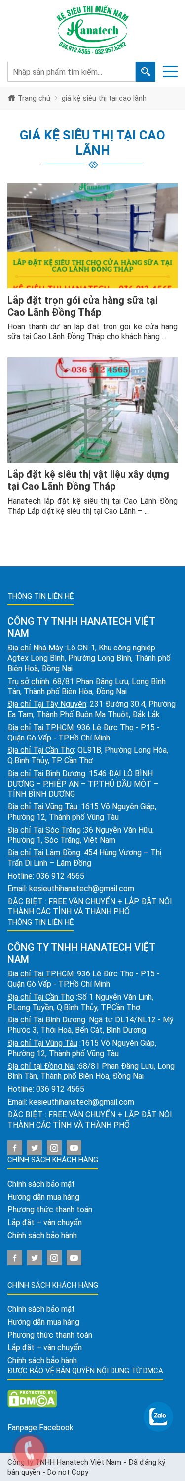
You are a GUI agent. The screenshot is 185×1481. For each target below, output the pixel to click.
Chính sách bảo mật (41, 1184)
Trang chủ (33, 98)
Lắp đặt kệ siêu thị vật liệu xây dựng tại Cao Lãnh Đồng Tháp (88, 480)
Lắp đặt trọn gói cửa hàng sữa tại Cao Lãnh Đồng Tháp (82, 306)
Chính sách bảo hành (42, 1235)
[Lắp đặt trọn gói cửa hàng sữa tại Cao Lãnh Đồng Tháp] (92, 235)
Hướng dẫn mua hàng (43, 1197)
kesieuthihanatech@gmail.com (81, 888)
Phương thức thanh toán (49, 1209)
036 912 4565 (60, 875)
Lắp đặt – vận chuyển (44, 1222)
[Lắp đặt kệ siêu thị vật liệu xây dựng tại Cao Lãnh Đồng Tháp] (92, 410)
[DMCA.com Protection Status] (32, 1398)
